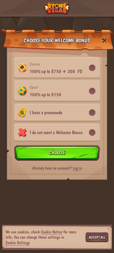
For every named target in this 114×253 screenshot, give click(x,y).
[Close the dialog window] (104, 40)
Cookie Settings (18, 242)
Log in (77, 168)
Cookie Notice (51, 231)
